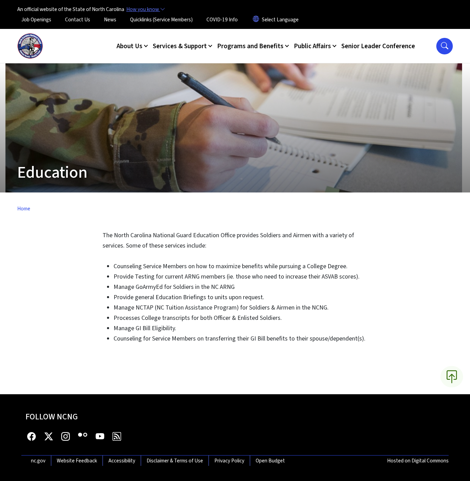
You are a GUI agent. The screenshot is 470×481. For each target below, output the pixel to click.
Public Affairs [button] (312, 46)
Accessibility (121, 460)
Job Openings (36, 19)
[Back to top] (451, 376)
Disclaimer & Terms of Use (175, 460)
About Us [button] (129, 46)
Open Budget (270, 460)
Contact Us (77, 19)
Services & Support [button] (180, 46)
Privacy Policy (229, 460)
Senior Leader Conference (378, 46)
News (110, 19)
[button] (444, 46)
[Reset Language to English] (256, 19)
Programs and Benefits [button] (250, 46)
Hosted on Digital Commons (418, 460)
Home (23, 208)
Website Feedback (77, 460)
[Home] (30, 38)
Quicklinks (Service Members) (161, 19)
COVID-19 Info (222, 19)
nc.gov (38, 460)
